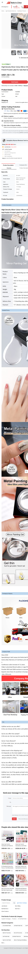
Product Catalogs (22, 903)
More (2, 942)
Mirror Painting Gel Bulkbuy (20, 940)
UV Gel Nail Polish (7, 925)
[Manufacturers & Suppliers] (14, 2)
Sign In (3, 158)
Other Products (5, 911)
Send (14, 819)
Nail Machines (4, 908)
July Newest (4, 906)
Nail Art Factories (7, 932)
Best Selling (17, 906)
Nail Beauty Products (21, 11)
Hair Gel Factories (18, 932)
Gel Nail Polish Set (18, 925)
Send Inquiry (14, 82)
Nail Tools (17, 908)
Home (2, 11)
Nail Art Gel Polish (7, 940)
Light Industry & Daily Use (11, 11)
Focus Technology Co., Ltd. (18, 948)
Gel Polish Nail (6, 936)
